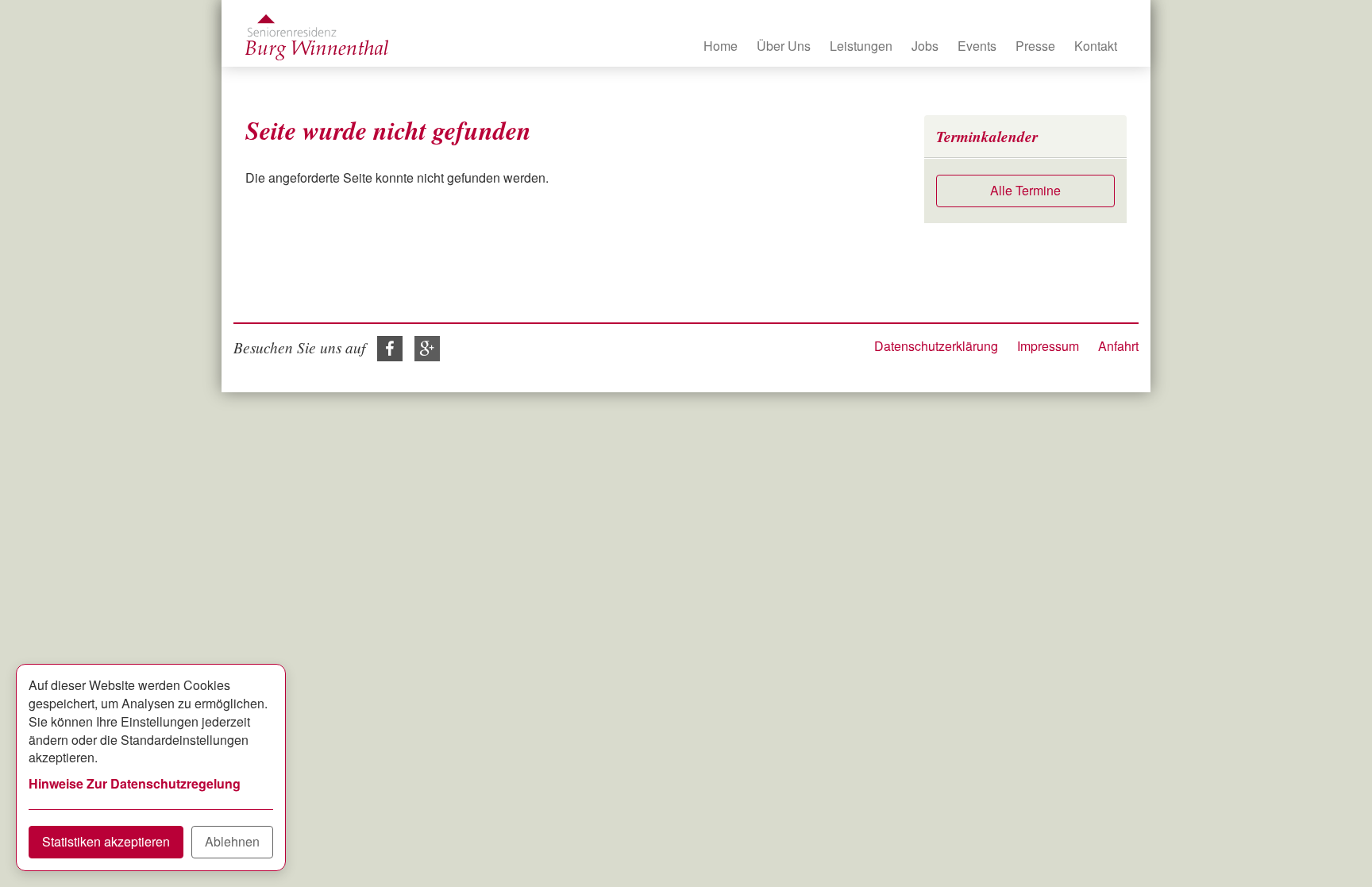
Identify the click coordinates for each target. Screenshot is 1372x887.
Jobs (924, 46)
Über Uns (784, 46)
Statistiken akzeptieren (106, 841)
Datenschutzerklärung (936, 346)
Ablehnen (232, 841)
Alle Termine (1025, 190)
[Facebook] (386, 347)
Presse (1035, 46)
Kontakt (1095, 46)
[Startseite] (316, 37)
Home (720, 46)
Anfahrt (1118, 346)
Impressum (1048, 346)
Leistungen (861, 46)
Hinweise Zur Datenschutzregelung (135, 783)
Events (977, 46)
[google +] (423, 347)
